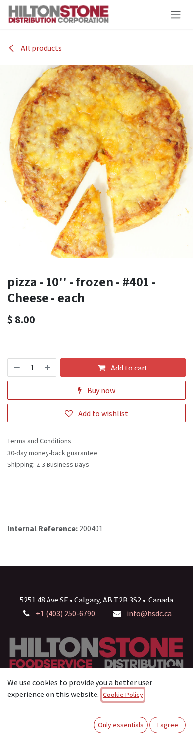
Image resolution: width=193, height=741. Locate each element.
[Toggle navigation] (176, 14)
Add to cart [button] (128, 367)
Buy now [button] (100, 390)
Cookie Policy (123, 694)
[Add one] (48, 367)
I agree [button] (167, 724)
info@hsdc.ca (149, 613)
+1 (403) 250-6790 (65, 613)
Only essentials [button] (121, 724)
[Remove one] (16, 367)
